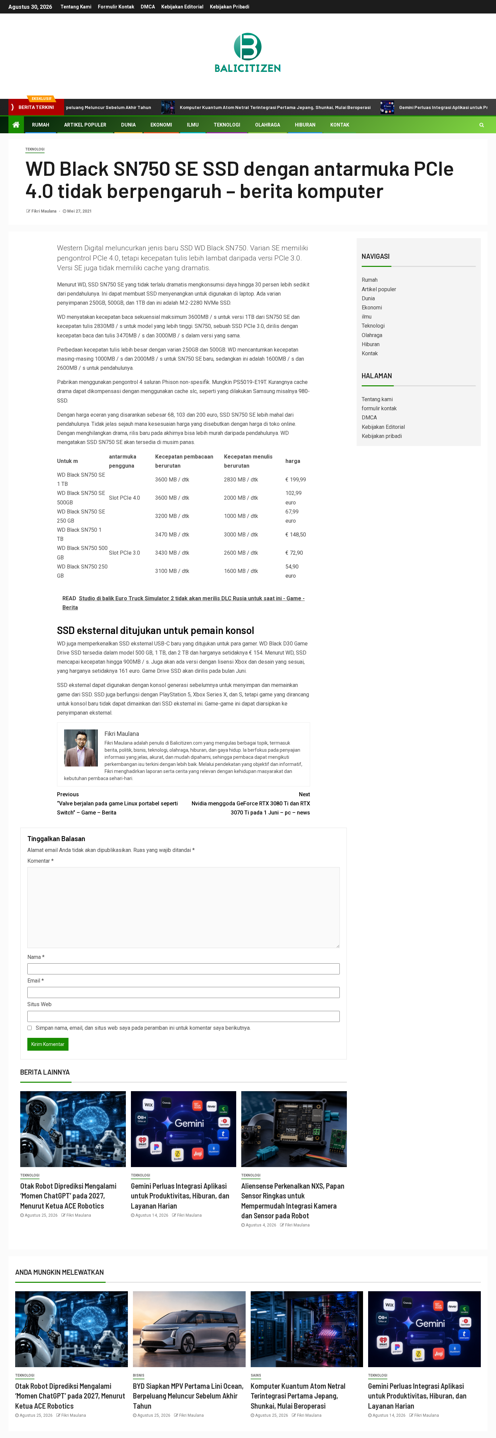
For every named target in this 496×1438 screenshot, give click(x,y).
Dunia (128, 125)
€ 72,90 (294, 553)
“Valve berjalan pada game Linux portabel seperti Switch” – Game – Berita (117, 803)
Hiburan (305, 125)
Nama (36, 957)
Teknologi (227, 125)
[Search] (481, 124)
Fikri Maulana (44, 211)
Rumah (40, 125)
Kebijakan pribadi (229, 6)
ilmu (193, 125)
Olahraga (267, 125)
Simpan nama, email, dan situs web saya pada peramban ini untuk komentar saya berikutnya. (143, 1028)
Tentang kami (75, 6)
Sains (256, 1375)
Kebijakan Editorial (182, 6)
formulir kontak (116, 6)
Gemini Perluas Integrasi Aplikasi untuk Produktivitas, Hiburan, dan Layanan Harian (180, 1195)
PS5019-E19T (249, 382)
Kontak (339, 125)
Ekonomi (161, 125)
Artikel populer (85, 125)
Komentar (40, 861)
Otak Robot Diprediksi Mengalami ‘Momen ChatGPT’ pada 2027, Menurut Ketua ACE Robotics (68, 1195)
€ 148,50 (295, 534)
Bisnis (138, 1375)
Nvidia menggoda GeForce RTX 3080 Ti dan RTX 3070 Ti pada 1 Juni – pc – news (251, 803)
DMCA (148, 6)
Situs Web (39, 1004)
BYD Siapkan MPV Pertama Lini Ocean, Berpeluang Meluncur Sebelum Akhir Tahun (188, 1395)
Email (35, 980)
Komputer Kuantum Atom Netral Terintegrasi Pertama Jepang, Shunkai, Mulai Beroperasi (233, 107)
